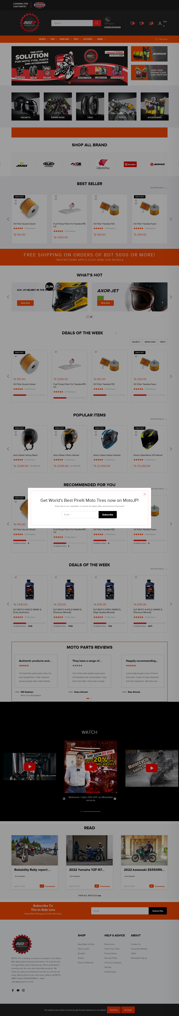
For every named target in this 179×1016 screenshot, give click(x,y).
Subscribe (107, 514)
